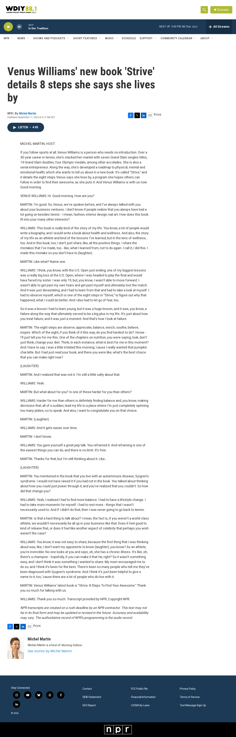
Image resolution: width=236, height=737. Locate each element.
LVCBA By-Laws (140, 705)
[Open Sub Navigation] (12, 38)
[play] (8, 27)
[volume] (19, 27)
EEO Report (89, 705)
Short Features (85, 38)
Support (146, 38)
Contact (87, 688)
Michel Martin (27, 113)
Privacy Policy (188, 688)
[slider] (25, 27)
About (205, 38)
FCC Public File (139, 688)
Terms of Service (190, 697)
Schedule (129, 38)
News (21, 38)
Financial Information (143, 697)
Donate (223, 10)
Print (157, 114)
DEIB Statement (92, 697)
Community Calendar (176, 38)
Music (109, 38)
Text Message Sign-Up (193, 705)
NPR (6, 38)
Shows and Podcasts (49, 38)
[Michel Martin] (15, 648)
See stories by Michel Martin (50, 651)
